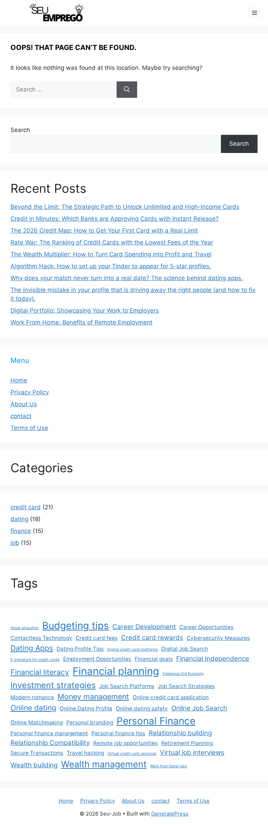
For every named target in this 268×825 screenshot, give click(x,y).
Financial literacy (39, 672)
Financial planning (116, 671)
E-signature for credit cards (35, 659)
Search (20, 129)
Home (18, 380)
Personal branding (89, 722)
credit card (25, 507)
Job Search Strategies (186, 686)
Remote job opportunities (125, 743)
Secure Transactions (36, 753)
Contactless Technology (41, 638)
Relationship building (180, 733)
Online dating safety (142, 708)
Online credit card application (171, 697)
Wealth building (34, 765)
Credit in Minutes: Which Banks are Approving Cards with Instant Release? (114, 218)
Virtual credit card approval (131, 753)
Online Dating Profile (86, 708)
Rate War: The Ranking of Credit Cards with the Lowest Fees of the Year (111, 242)
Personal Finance (156, 721)
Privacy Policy (29, 392)
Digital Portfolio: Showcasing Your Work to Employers (84, 310)
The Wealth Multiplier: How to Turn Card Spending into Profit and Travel (110, 254)
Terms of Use (29, 427)
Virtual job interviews (192, 753)
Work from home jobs (168, 766)
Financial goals (154, 659)
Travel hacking (85, 753)
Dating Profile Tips (80, 648)
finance (20, 530)
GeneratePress (169, 813)
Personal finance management (49, 733)
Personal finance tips (118, 733)
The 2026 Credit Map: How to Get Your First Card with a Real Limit (104, 230)
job (14, 542)
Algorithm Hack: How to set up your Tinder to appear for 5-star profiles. (110, 266)
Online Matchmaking (36, 722)
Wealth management (104, 764)
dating (19, 519)
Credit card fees (97, 638)
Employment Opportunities (97, 659)
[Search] (127, 89)
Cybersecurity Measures (218, 638)
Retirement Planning (187, 743)
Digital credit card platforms (132, 649)
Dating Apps (31, 647)
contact (20, 415)
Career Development (144, 627)
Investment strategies (53, 685)
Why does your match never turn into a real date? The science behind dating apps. (126, 278)
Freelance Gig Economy (183, 673)
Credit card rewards (152, 638)
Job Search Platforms (126, 686)
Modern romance (32, 697)
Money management (93, 696)
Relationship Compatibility (50, 743)
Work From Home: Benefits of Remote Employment (81, 322)
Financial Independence (212, 659)
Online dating (33, 707)
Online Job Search (199, 708)
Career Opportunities (206, 627)
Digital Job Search (184, 648)
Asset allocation (24, 628)
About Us (23, 404)
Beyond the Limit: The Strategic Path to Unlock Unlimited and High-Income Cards (124, 206)
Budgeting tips (75, 625)
